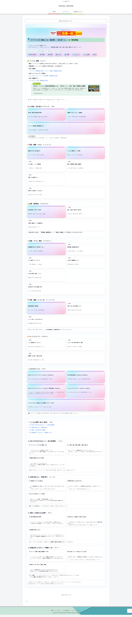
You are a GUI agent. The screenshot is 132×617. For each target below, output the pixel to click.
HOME (52, 610)
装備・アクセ (58, 54)
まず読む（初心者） (32, 54)
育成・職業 (42, 54)
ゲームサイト (58, 610)
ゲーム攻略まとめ (66, 610)
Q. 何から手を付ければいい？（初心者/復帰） (42, 425)
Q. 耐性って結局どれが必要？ (38, 430)
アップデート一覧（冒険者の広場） (39, 80)
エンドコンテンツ (76, 54)
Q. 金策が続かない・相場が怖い (39, 427)
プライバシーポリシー (76, 610)
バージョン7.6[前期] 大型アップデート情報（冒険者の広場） (45, 71)
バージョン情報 (86, 54)
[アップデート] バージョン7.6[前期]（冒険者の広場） (43, 75)
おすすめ (94, 54)
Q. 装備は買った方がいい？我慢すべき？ (41, 432)
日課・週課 (66, 54)
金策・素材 (50, 54)
